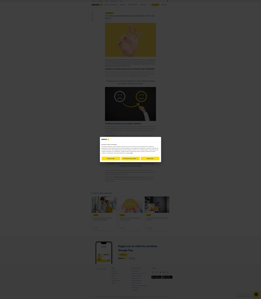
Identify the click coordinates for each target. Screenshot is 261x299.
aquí (131, 153)
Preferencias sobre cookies (129, 158)
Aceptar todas (150, 158)
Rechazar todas (111, 158)
